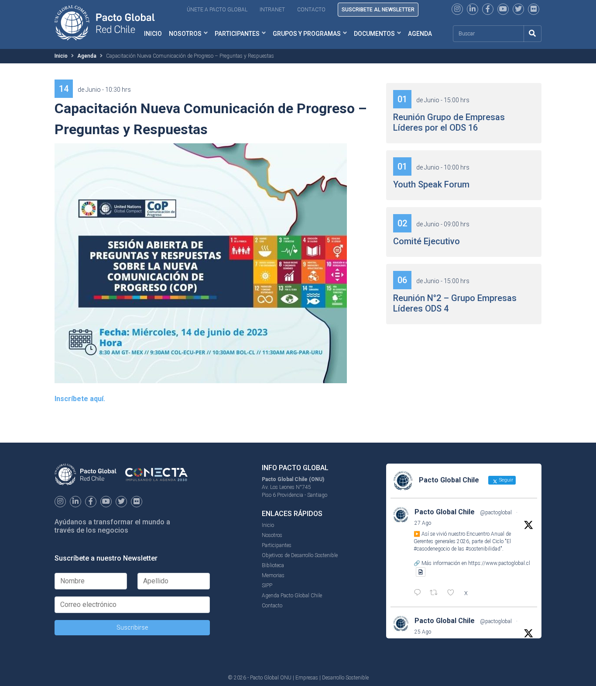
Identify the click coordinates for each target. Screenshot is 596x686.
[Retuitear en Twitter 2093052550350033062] (436, 593)
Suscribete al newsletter (378, 10)
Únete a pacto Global (217, 10)
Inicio (61, 56)
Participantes (237, 33)
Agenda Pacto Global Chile (292, 595)
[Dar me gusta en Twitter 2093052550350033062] (453, 593)
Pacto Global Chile (444, 512)
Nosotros (185, 33)
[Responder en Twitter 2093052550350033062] (419, 593)
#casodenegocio (432, 549)
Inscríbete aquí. (80, 399)
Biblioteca (273, 565)
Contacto (311, 10)
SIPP (267, 585)
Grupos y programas (307, 33)
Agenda (420, 33)
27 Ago (422, 523)
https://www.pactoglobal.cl (499, 563)
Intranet (272, 10)
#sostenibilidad (483, 549)
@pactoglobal (496, 512)
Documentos (374, 33)
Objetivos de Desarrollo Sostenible (300, 555)
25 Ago (422, 632)
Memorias (273, 575)
